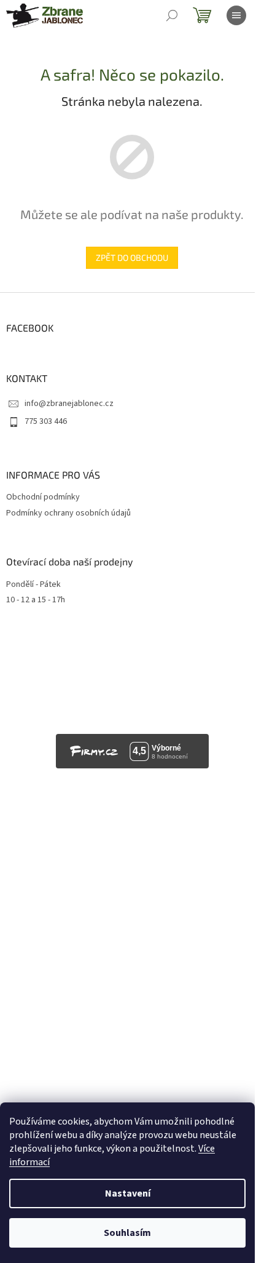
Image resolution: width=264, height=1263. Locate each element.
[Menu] (236, 15)
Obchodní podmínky (43, 497)
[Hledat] (172, 15)
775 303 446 (46, 421)
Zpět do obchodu (132, 257)
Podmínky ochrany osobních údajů (68, 513)
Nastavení (127, 1193)
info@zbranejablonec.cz (69, 403)
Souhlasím (127, 1233)
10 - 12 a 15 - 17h (35, 600)
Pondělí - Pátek (33, 585)
